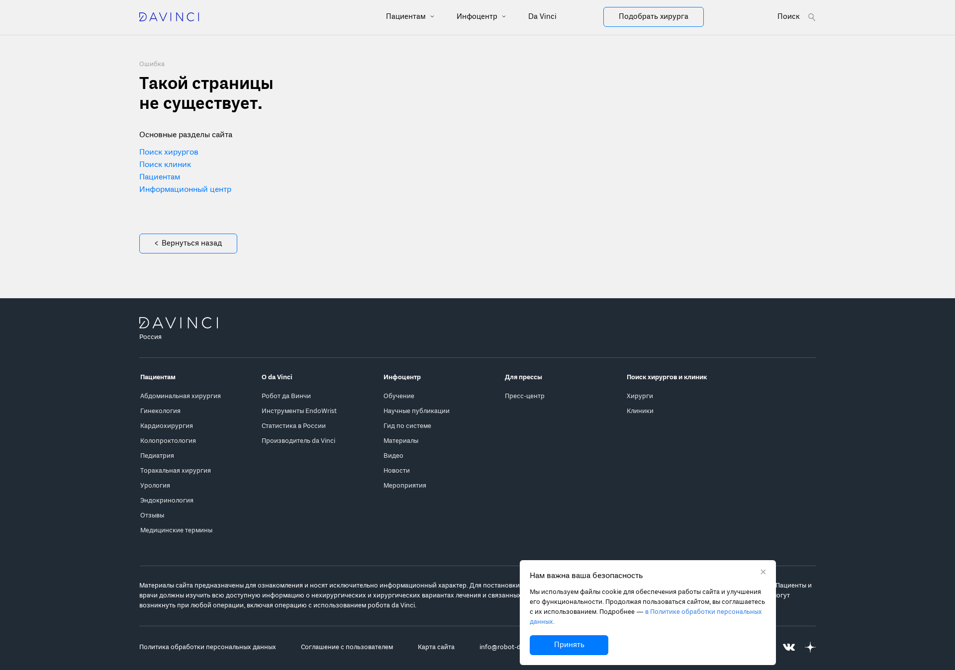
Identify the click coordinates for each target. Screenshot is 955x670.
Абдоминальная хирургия (180, 396)
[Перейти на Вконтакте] (789, 647)
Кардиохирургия (166, 426)
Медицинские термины (176, 530)
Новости (396, 471)
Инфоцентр (478, 17)
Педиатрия (157, 456)
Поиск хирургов (168, 153)
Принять (569, 645)
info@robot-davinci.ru (512, 647)
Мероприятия (404, 486)
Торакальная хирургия (175, 471)
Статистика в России (294, 426)
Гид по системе (407, 426)
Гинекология (160, 411)
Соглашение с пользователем (347, 647)
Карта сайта (436, 647)
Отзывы (152, 515)
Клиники (640, 411)
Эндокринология (166, 501)
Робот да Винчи (286, 396)
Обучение (398, 396)
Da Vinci (542, 17)
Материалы (400, 441)
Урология (155, 486)
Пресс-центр (525, 396)
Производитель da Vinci (298, 441)
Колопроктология (168, 441)
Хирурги (640, 396)
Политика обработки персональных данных (207, 647)
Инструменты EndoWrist (299, 411)
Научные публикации (416, 411)
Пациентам (407, 17)
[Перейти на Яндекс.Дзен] (810, 647)
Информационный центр (185, 190)
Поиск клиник (165, 165)
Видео (393, 456)
